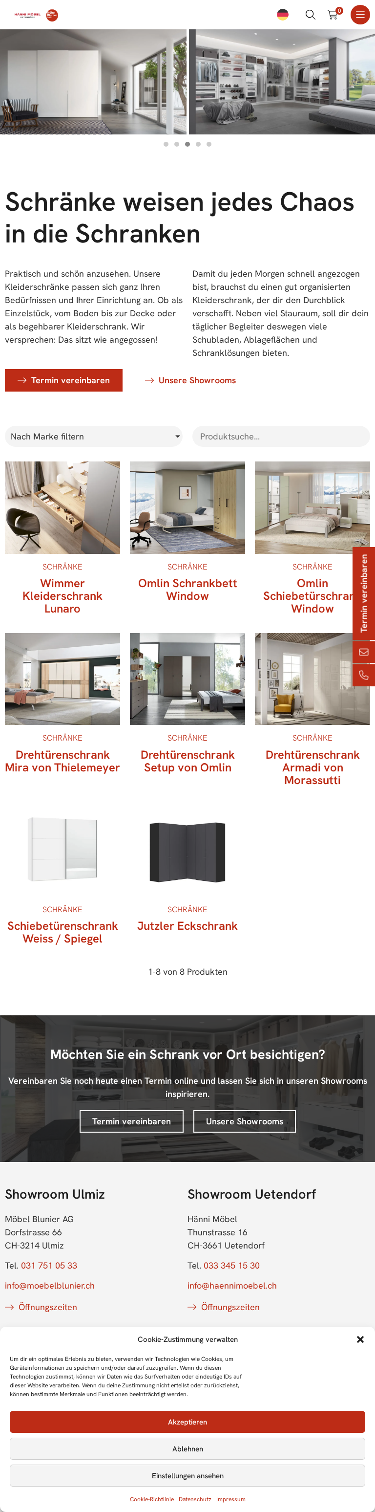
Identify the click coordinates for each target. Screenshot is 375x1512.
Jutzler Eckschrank (187, 925)
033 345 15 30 (232, 1265)
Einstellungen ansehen (188, 1476)
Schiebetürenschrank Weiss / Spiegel (62, 932)
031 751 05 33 (49, 1265)
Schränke (62, 567)
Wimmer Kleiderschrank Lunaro (62, 595)
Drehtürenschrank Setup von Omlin (188, 761)
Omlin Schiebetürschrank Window (312, 595)
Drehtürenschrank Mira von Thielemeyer (62, 761)
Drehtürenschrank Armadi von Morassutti (313, 767)
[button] (360, 1339)
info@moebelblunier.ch (50, 1285)
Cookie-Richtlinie (152, 1499)
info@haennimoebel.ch (232, 1285)
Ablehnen (187, 1449)
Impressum (231, 1499)
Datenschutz (195, 1499)
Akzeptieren (187, 1422)
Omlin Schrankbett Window (187, 589)
